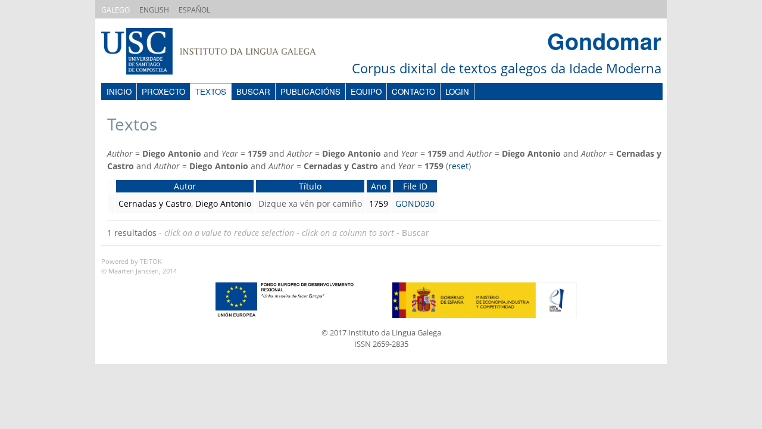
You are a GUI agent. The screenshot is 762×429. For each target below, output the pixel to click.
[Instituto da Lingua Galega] (222, 53)
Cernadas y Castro (154, 203)
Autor (185, 186)
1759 (378, 203)
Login (457, 91)
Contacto (413, 91)
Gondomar (604, 40)
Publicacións (310, 91)
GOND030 (415, 203)
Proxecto (163, 91)
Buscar (253, 91)
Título (310, 186)
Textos (210, 91)
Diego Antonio (223, 203)
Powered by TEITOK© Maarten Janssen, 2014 (139, 266)
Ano (378, 186)
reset (458, 166)
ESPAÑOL (194, 10)
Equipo (366, 91)
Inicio (119, 91)
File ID (415, 186)
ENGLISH (154, 10)
